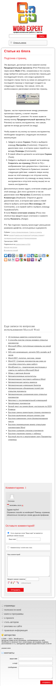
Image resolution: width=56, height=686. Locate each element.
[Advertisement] (28, 292)
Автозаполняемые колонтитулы (22, 376)
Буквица (11, 409)
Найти (41, 36)
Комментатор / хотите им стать (21, 547)
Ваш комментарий (13, 554)
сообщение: (12, 667)
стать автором (11, 622)
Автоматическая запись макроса (22, 382)
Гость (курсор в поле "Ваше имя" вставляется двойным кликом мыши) (25, 536)
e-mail (15, 663)
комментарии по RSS (23, 244)
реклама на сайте (13, 626)
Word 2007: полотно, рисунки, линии (24, 358)
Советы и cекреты (35, 232)
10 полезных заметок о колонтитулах (24, 337)
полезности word (12, 610)
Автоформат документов (19, 403)
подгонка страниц (37, 235)
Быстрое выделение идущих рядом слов (26, 415)
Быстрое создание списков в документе (25, 430)
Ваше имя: (12, 539)
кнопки (11, 235)
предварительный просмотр (14, 238)
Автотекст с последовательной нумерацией (27, 400)
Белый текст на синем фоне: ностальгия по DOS (30, 406)
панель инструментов (22, 235)
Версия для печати (10, 247)
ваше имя (13, 659)
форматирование (31, 238)
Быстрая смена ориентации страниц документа (29, 412)
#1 (22, 505)
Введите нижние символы (16, 579)
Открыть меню (19, 43)
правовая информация (16, 630)
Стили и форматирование (19, 232)
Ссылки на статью (10, 250)
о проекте (9, 618)
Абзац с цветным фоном (19, 373)
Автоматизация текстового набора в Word (26, 379)
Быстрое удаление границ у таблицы (24, 433)
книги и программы (14, 614)
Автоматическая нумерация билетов (24, 385)
